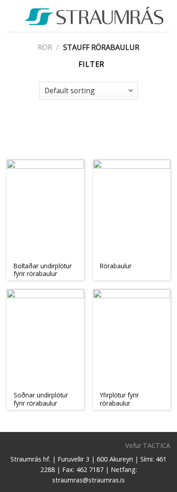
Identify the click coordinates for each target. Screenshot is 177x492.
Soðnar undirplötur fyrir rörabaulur (41, 399)
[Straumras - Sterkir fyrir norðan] (94, 16)
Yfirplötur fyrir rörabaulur (119, 399)
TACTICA (156, 445)
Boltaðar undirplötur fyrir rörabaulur (43, 270)
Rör (45, 47)
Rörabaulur (116, 266)
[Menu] (12, 16)
